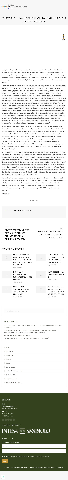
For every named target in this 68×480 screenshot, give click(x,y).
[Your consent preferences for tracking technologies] (3, 477)
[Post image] (7, 257)
